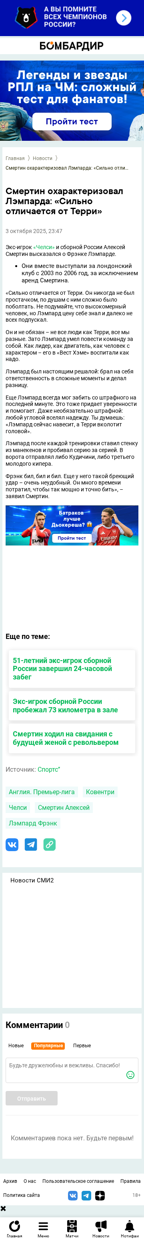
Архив (10, 1181)
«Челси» (44, 247)
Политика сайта (21, 1195)
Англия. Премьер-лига (42, 792)
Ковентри (100, 792)
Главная (15, 158)
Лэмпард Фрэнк (33, 823)
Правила (130, 1181)
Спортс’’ (49, 769)
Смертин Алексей (64, 807)
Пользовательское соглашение (78, 1181)
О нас (30, 1181)
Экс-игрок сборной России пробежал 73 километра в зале (65, 705)
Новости (42, 158)
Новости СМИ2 (32, 880)
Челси (18, 807)
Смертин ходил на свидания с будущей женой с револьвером (66, 738)
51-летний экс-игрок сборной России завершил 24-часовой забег (62, 668)
